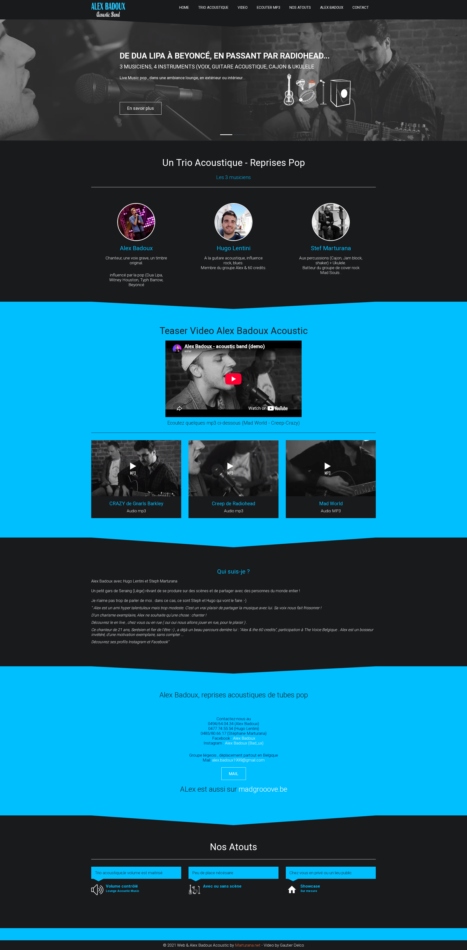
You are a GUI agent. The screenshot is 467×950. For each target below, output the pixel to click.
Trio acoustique (213, 7)
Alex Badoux (331, 7)
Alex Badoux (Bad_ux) (244, 743)
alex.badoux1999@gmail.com (238, 760)
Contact (360, 7)
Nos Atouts (300, 7)
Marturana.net (248, 945)
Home (184, 7)
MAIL (233, 773)
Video (243, 7)
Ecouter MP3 (268, 7)
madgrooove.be (262, 789)
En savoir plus (140, 108)
